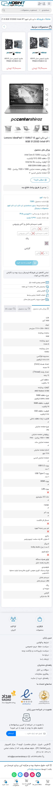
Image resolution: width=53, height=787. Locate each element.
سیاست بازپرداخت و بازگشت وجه (35, 650)
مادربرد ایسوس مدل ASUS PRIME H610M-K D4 (14, 59)
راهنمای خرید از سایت (40, 678)
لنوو (41, 197)
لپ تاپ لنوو (12, 205)
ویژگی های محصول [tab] (40, 309)
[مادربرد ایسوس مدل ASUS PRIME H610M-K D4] (13, 43)
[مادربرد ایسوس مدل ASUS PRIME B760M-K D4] (39, 43)
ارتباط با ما (44, 659)
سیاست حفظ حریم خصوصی (37, 646)
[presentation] (4, 26)
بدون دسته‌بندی (30, 205)
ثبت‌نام (11, 733)
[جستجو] (3, 10)
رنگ (27, 239)
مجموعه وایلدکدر (34, 769)
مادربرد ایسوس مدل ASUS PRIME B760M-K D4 (39, 59)
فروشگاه (40, 19)
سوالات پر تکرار (43, 669)
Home (47, 19)
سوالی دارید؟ (39, 179)
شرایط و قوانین (43, 642)
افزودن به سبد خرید (24, 262)
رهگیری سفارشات (42, 674)
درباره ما (45, 655)
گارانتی (27, 249)
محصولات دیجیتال (41, 208)
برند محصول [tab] (23, 309)
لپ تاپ (20, 205)
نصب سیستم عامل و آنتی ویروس (27, 224)
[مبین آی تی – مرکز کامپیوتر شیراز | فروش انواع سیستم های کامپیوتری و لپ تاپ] (13, 3)
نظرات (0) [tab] (8, 309)
